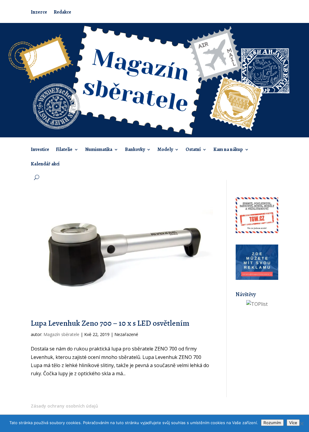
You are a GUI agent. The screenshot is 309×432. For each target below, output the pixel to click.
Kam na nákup (228, 150)
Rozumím (272, 422)
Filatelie (64, 150)
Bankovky (135, 150)
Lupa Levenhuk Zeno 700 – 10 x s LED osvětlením (110, 323)
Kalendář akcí (45, 164)
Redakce (62, 12)
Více (293, 422)
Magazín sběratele (61, 334)
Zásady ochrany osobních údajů (64, 406)
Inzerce (39, 12)
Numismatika (98, 150)
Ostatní (193, 150)
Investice (40, 150)
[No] (301, 424)
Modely (165, 150)
